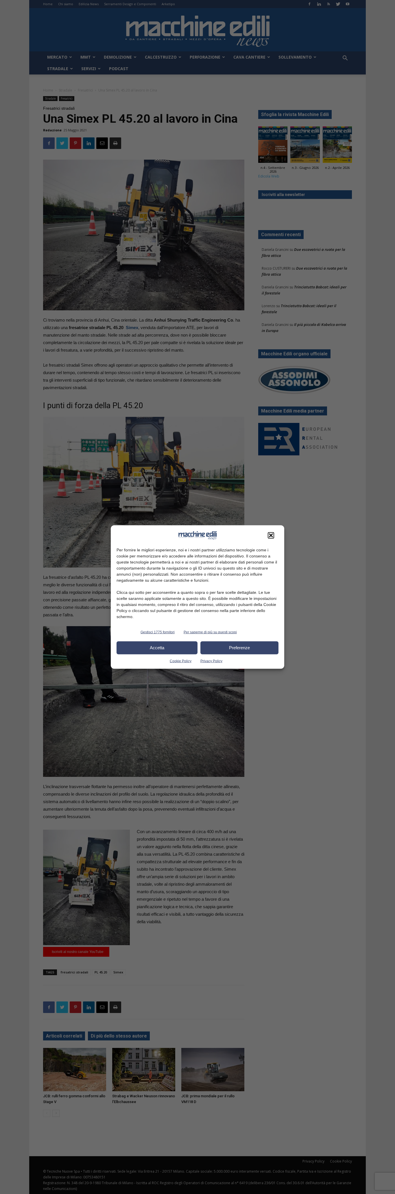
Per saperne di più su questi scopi (210, 632)
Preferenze (239, 647)
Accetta (157, 647)
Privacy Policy (211, 661)
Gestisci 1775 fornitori (158, 632)
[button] (271, 535)
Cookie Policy (180, 661)
